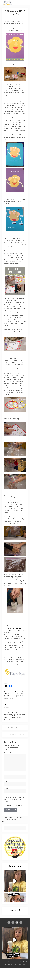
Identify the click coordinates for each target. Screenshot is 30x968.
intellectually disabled (9, 716)
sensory (21, 717)
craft (9, 714)
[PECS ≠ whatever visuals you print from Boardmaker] (15, 881)
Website (6, 788)
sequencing (7, 719)
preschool (12, 717)
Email (6, 781)
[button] (26, 2)
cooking (6, 714)
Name (6, 774)
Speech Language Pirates (19, 961)
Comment (7, 753)
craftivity (13, 714)
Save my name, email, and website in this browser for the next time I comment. (14, 799)
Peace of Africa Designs (20, 964)
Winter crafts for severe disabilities (19, 692)
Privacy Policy (18, 805)
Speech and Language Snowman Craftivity (7, 694)
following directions (20, 714)
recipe (16, 717)
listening (22, 716)
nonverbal (6, 717)
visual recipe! (16, 334)
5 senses (12, 712)
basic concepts (19, 712)
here (5, 245)
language (17, 716)
